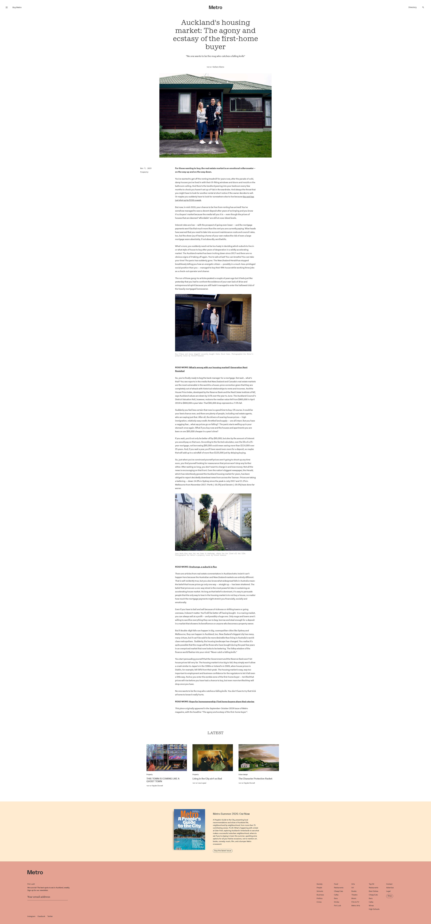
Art (352, 887)
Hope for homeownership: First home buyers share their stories (221, 701)
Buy (17, 7)
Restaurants (338, 887)
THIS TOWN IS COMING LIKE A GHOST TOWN (162, 780)
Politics (319, 898)
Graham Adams (218, 67)
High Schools (374, 909)
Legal (388, 891)
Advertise (390, 887)
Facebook (41, 916)
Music (353, 898)
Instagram (31, 916)
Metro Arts (355, 905)
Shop (390, 896)
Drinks (336, 902)
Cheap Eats (338, 891)
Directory (412, 7)
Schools (320, 891)
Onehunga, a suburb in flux (203, 566)
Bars (336, 898)
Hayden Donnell (154, 786)
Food (336, 884)
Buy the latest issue (222, 850)
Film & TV (355, 902)
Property (144, 172)
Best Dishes (373, 891)
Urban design (243, 774)
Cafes (336, 895)
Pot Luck (337, 905)
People (319, 887)
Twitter (50, 916)
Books (353, 891)
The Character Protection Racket (255, 778)
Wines (371, 905)
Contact (389, 884)
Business (320, 895)
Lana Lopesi (199, 783)
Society (319, 884)
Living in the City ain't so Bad (207, 778)
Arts (353, 884)
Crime (319, 902)
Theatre (354, 895)
